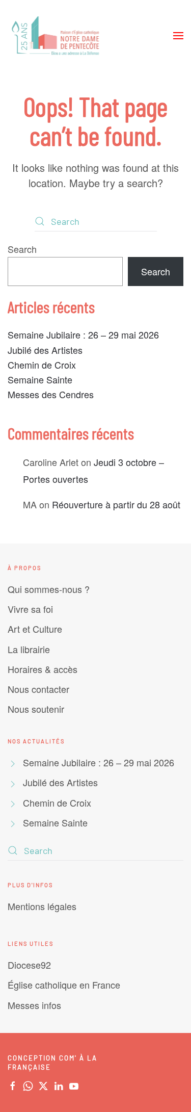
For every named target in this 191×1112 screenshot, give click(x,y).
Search (22, 248)
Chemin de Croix (42, 364)
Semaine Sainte (40, 379)
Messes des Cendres (51, 394)
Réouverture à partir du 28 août (116, 504)
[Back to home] (57, 35)
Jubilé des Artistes (45, 349)
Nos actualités (36, 741)
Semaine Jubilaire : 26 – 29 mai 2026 (83, 334)
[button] (178, 35)
